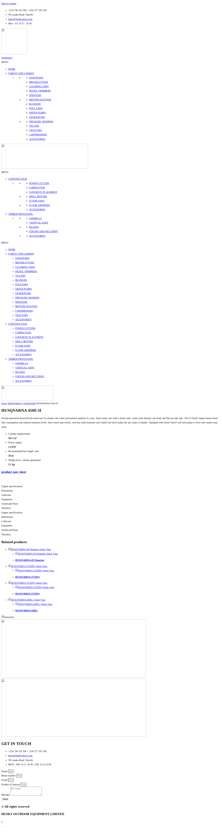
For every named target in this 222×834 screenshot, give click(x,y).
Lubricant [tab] (6, 495)
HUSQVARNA (15, 403)
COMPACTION (37, 187)
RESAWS (34, 227)
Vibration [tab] (6, 508)
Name (4, 771)
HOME (11, 69)
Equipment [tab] (6, 499)
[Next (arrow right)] (6, 831)
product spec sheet (13, 472)
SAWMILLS (35, 218)
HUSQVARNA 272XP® (27, 577)
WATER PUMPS (37, 112)
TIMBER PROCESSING (20, 214)
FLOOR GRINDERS (39, 205)
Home (4, 403)
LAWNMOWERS (38, 134)
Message (5, 794)
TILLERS (34, 126)
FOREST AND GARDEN (21, 73)
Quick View (45, 549)
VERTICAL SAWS (38, 222)
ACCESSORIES (37, 139)
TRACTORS (35, 130)
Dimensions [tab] (7, 490)
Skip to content (8, 3)
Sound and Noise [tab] (9, 503)
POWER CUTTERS (39, 183)
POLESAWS (21, 284)
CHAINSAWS (36, 77)
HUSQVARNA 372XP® (27, 594)
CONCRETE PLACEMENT (43, 192)
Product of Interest (10, 784)
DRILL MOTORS (38, 196)
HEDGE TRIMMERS (40, 91)
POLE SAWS (36, 108)
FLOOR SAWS (36, 201)
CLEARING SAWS (39, 86)
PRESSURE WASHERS (41, 121)
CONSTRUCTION (17, 179)
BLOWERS (35, 104)
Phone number (8, 775)
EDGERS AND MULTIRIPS (43, 231)
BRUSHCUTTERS (38, 82)
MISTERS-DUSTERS (40, 99)
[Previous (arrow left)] (2, 831)
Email (4, 780)
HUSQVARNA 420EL (26, 610)
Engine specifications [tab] (11, 486)
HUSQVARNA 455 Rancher (29, 560)
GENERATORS (37, 117)
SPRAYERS (35, 95)
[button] (4, 62)
